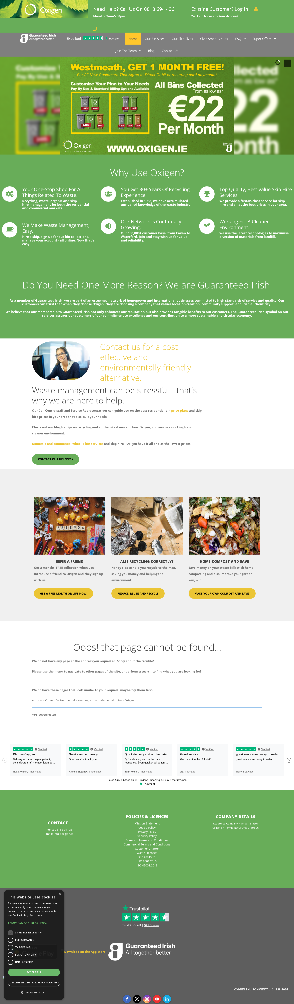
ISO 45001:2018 (147, 865)
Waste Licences (147, 853)
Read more (35, 915)
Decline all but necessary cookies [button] (34, 982)
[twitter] (137, 999)
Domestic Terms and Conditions (147, 840)
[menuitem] (38, 39)
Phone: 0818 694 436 (58, 829)
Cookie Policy (147, 827)
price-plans (179, 410)
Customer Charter (147, 848)
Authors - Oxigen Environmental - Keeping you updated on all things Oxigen (83, 700)
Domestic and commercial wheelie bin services (67, 444)
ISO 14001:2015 (147, 857)
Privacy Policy (147, 832)
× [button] (59, 894)
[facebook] (127, 999)
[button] (147, 106)
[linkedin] (167, 999)
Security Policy (147, 836)
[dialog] (34, 945)
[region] (147, 106)
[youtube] (157, 999)
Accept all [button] (34, 972)
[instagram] (147, 999)
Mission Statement (147, 823)
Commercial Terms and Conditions (147, 844)
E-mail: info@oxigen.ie (58, 834)
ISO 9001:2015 (147, 861)
